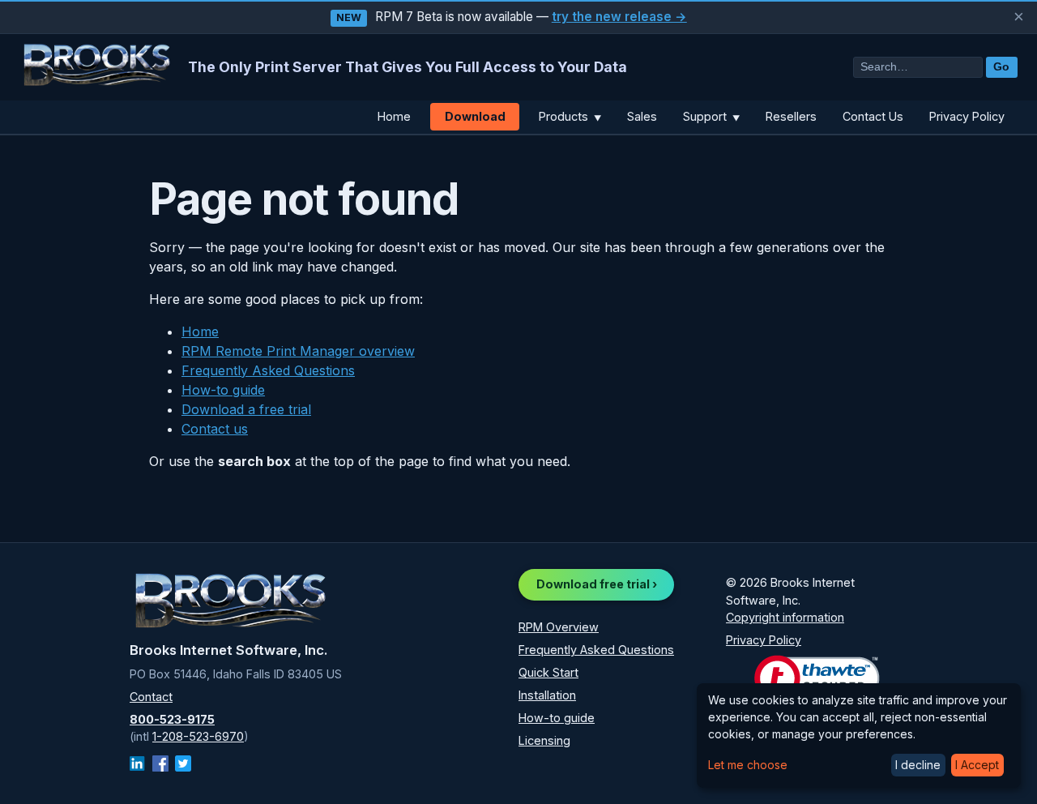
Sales (642, 116)
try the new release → (619, 16)
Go (1001, 67)
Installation (547, 695)
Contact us (214, 429)
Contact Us (873, 116)
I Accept (977, 765)
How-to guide (223, 390)
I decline (918, 765)
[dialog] (859, 735)
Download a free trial (246, 409)
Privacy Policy (967, 116)
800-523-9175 (172, 719)
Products (570, 116)
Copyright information (785, 617)
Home (394, 116)
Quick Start (548, 672)
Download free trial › (596, 584)
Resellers (791, 116)
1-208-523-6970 (198, 736)
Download (475, 116)
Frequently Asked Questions (268, 370)
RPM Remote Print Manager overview (298, 351)
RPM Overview (558, 627)
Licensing (544, 740)
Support (711, 116)
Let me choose (747, 765)
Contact (151, 697)
